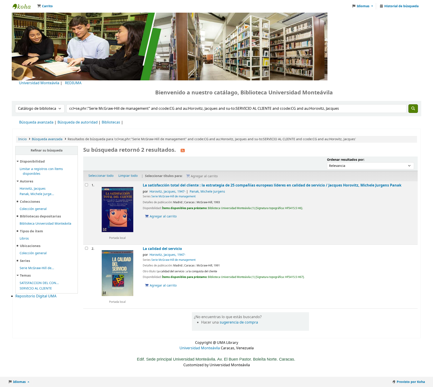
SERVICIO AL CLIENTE (36, 288)
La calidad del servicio (162, 249)
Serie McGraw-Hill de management (173, 196)
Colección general (33, 209)
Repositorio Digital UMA (35, 296)
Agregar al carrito (163, 216)
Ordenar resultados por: (345, 159)
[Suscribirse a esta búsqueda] (182, 150)
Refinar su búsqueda (46, 150)
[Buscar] (413, 108)
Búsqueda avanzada (36, 122)
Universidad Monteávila (39, 83)
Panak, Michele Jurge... (37, 194)
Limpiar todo (128, 175)
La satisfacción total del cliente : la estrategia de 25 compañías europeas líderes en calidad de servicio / (272, 185)
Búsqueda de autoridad (78, 122)
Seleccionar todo (100, 175)
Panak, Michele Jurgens (207, 191)
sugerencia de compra (239, 322)
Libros (24, 238)
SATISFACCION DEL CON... (39, 283)
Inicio (22, 139)
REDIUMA (73, 83)
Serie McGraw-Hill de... (37, 268)
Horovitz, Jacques (33, 188)
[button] (45, 6)
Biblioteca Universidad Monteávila (24, 6)
